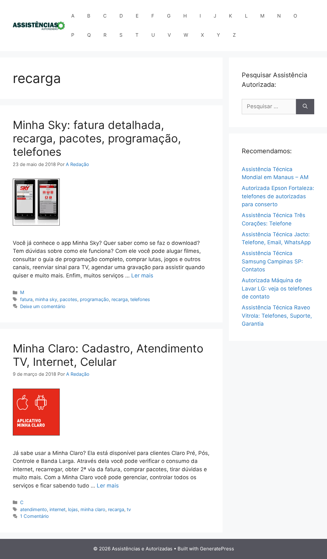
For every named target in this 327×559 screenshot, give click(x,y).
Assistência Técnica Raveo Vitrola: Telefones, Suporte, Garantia (277, 315)
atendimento (33, 509)
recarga (119, 299)
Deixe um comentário (42, 306)
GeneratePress (217, 549)
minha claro (92, 509)
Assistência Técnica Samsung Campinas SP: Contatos (272, 261)
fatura (26, 299)
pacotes (68, 299)
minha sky (46, 299)
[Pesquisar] (305, 106)
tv (129, 509)
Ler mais (142, 275)
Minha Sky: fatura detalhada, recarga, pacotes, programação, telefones (97, 138)
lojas (73, 509)
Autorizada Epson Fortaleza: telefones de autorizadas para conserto (278, 196)
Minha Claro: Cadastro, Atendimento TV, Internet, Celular (108, 355)
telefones (140, 299)
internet (57, 509)
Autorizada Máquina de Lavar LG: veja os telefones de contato (277, 288)
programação (94, 299)
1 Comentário (34, 516)
